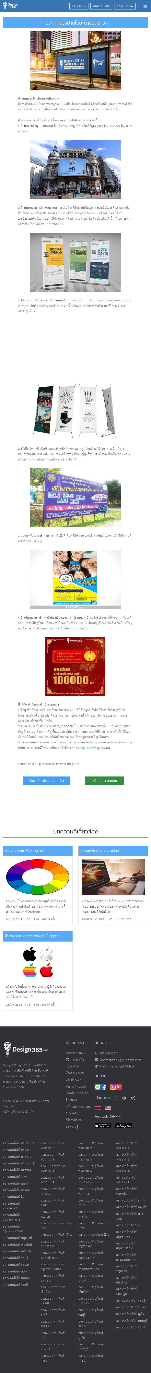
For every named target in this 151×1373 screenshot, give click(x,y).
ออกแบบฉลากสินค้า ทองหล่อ (53, 1192)
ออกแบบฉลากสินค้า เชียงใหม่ (53, 1290)
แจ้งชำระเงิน (74, 1066)
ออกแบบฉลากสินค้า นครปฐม (53, 1301)
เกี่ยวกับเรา (75, 1042)
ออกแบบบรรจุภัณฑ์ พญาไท (90, 1214)
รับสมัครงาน (73, 1113)
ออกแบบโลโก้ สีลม (15, 1197)
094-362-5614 (107, 1053)
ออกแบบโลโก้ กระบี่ (15, 1285)
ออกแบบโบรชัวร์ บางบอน (129, 1216)
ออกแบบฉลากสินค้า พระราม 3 (53, 1157)
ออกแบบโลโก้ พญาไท (16, 1183)
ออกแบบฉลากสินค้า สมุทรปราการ (53, 1255)
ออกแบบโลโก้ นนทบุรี (16, 1278)
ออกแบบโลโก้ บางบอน (17, 1190)
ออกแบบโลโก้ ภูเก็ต (15, 1271)
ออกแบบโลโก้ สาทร (15, 1177)
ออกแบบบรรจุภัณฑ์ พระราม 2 (90, 1146)
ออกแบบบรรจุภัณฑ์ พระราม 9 (90, 1180)
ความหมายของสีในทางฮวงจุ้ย (25, 851)
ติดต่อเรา (71, 1100)
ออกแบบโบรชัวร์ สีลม (130, 1225)
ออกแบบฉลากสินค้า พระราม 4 (53, 1169)
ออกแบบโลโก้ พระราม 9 (19, 1163)
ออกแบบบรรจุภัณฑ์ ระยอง (90, 1324)
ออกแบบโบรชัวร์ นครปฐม (126, 1292)
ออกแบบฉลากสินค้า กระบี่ (53, 1358)
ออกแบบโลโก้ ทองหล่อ (17, 1170)
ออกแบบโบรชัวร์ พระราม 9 (126, 1180)
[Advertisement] (63, 347)
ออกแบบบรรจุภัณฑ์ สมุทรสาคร (90, 1244)
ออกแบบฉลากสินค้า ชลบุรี (53, 1313)
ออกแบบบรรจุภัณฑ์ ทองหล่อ (90, 1192)
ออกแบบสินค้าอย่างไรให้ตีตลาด (101, 851)
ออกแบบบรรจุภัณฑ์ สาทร (90, 1203)
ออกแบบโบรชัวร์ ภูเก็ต (130, 1314)
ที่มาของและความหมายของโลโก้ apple (31, 936)
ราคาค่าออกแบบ (76, 1053)
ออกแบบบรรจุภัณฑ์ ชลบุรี (90, 1313)
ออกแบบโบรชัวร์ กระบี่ (130, 1327)
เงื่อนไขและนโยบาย (78, 1093)
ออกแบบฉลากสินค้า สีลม (56, 1235)
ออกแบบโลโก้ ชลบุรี (15, 1258)
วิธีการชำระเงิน (75, 1060)
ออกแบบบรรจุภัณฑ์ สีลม (94, 1235)
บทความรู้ (72, 1127)
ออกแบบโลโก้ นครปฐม (17, 1251)
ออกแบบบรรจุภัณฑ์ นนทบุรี (90, 1347)
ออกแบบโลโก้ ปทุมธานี (17, 1238)
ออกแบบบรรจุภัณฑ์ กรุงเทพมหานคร (90, 1267)
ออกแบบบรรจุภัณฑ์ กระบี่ (90, 1358)
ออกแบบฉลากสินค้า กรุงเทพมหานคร (53, 1267)
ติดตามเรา (103, 1075)
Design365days (86, 748)
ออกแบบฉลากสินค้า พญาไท (53, 1214)
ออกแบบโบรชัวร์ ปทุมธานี (126, 1269)
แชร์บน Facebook (104, 780)
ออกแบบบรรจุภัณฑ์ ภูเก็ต (90, 1335)
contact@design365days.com (120, 1060)
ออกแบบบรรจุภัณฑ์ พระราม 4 (90, 1169)
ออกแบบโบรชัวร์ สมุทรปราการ (126, 1246)
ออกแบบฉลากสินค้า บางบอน (56, 1226)
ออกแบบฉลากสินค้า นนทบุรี (53, 1347)
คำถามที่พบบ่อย (76, 1086)
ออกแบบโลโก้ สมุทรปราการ (11, 1218)
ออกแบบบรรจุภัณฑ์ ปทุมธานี (90, 1278)
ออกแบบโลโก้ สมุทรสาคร (11, 1206)
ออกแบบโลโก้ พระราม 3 (19, 1150)
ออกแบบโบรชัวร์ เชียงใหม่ (126, 1280)
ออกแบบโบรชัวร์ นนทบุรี (131, 1321)
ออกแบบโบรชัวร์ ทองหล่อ (126, 1192)
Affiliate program (78, 1106)
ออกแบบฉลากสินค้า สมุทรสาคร (53, 1244)
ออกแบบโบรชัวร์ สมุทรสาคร (126, 1234)
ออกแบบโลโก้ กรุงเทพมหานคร (13, 1229)
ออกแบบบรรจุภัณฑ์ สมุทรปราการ (90, 1255)
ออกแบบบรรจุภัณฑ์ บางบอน (93, 1226)
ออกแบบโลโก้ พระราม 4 (19, 1157)
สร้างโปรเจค (73, 1080)
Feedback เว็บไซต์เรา (108, 1116)
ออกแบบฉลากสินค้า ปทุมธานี (53, 1278)
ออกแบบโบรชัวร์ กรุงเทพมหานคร (126, 1257)
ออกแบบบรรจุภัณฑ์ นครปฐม (90, 1301)
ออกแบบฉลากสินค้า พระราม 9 (53, 1180)
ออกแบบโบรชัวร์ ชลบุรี (130, 1300)
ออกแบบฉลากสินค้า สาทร (53, 1203)
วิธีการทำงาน (74, 1120)
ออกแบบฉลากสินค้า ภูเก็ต (53, 1335)
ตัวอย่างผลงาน (75, 1073)
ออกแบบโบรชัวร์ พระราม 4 (126, 1169)
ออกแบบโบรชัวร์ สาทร (130, 1200)
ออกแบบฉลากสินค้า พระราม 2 (53, 1146)
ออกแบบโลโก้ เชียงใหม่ (17, 1244)
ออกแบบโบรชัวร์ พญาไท (131, 1207)
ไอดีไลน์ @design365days (116, 1066)
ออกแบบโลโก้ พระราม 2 (19, 1143)
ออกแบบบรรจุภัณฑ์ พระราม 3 (90, 1157)
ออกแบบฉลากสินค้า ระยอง (53, 1324)
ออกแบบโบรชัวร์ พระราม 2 (126, 1146)
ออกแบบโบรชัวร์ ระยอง (131, 1307)
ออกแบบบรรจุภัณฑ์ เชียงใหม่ (90, 1290)
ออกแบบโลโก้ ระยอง (16, 1265)
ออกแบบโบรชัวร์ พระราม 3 (126, 1157)
